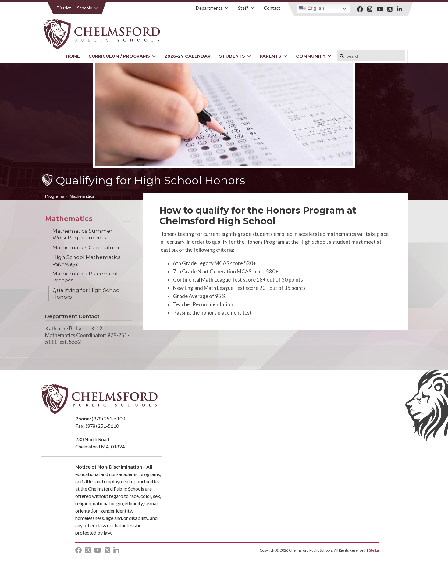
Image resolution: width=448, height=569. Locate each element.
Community (310, 56)
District (64, 7)
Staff (243, 8)
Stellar (374, 550)
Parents (270, 56)
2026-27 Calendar (188, 56)
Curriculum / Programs (119, 56)
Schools (84, 7)
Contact (272, 8)
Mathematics (81, 196)
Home (73, 56)
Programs (54, 196)
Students (232, 56)
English (315, 8)
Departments (209, 8)
